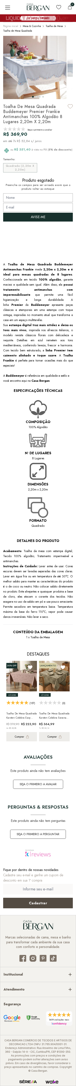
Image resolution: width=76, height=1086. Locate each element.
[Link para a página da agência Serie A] (28, 1082)
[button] (33, 97)
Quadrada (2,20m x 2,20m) (20, 168)
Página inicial (10, 26)
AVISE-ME (38, 217)
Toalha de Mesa (54, 26)
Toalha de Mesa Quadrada (17, 31)
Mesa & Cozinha (32, 26)
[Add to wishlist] (70, 106)
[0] (70, 7)
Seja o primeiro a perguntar (38, 834)
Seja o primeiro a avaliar (38, 784)
